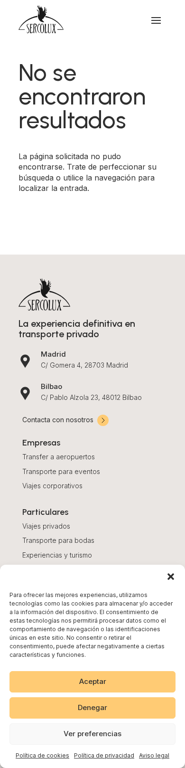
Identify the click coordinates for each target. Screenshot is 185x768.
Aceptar (92, 681)
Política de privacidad (104, 755)
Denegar (92, 707)
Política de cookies (42, 755)
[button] (171, 576)
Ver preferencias (92, 733)
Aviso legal (154, 755)
